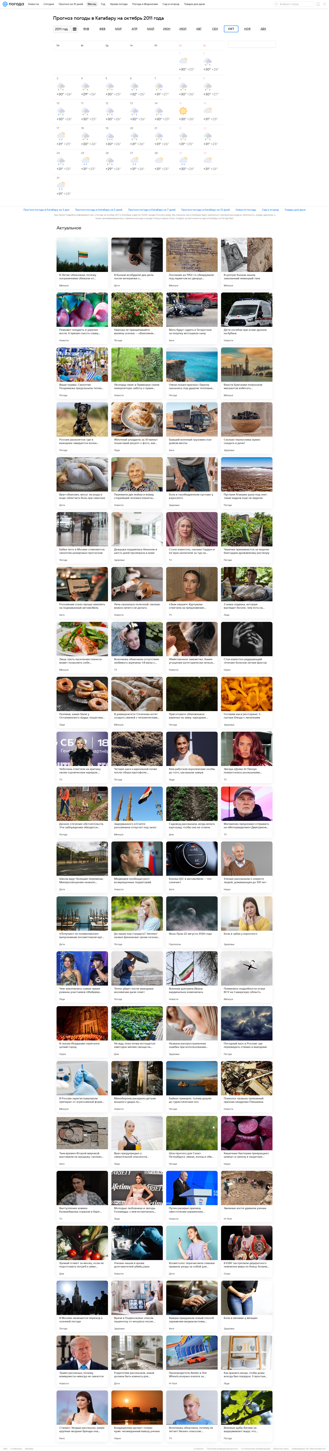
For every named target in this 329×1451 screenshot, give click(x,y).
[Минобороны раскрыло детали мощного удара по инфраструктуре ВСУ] (137, 1087)
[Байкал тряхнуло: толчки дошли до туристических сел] (192, 1087)
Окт (231, 29)
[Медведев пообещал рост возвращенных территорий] (137, 867)
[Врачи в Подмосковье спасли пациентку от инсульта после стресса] (137, 1306)
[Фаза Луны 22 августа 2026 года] (192, 922)
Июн (166, 29)
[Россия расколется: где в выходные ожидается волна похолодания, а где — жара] (82, 428)
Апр (134, 29)
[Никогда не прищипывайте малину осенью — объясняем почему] (137, 318)
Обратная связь (281, 1449)
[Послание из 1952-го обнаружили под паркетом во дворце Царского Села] (192, 263)
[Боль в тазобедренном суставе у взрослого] (192, 483)
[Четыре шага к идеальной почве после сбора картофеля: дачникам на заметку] (137, 757)
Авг (199, 29)
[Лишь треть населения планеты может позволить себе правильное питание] (82, 647)
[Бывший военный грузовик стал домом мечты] (192, 428)
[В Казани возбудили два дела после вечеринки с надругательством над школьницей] (137, 263)
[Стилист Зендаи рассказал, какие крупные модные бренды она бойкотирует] (82, 1416)
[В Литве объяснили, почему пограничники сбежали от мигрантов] (82, 263)
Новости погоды (246, 209)
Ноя (247, 29)
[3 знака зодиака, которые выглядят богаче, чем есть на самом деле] (246, 592)
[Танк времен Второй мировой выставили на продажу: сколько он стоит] (82, 1141)
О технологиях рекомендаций (255, 1449)
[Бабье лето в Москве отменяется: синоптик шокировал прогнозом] (82, 538)
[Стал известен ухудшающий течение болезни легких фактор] (246, 647)
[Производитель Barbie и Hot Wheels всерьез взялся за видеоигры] (192, 1361)
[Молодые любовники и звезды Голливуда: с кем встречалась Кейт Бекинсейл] (137, 1196)
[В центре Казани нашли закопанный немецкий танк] (246, 263)
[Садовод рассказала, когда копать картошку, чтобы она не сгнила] (192, 812)
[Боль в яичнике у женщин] (246, 1306)
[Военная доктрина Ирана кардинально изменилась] (192, 977)
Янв (86, 29)
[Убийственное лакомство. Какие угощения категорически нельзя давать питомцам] (192, 647)
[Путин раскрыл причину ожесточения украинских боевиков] (192, 1196)
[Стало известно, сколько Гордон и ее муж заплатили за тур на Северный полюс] (192, 538)
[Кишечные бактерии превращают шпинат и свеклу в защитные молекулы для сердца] (246, 1141)
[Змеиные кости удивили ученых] (246, 1196)
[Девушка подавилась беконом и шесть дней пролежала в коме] (137, 538)
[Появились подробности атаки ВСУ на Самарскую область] (246, 977)
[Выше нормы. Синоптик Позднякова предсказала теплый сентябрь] (82, 373)
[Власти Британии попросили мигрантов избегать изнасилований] (246, 373)
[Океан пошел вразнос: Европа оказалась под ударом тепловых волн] (192, 373)
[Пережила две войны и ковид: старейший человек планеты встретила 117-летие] (137, 483)
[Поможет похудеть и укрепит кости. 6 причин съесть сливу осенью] (82, 318)
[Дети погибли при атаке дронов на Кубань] (246, 318)
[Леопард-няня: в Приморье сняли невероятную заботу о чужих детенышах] (137, 373)
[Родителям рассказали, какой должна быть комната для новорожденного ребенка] (137, 1361)
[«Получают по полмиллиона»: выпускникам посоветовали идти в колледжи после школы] (82, 922)
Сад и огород (270, 209)
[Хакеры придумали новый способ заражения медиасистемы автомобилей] (192, 1306)
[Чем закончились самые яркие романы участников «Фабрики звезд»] (82, 977)
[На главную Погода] (16, 4)
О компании (16, 1449)
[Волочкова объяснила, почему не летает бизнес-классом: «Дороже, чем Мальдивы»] (192, 1416)
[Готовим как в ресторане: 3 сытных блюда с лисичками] (246, 702)
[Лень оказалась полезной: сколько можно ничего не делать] (137, 592)
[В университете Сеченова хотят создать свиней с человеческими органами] (137, 702)
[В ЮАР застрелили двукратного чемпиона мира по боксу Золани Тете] (246, 1251)
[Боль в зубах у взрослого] (246, 922)
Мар (118, 29)
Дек (263, 29)
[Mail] (5, 4)
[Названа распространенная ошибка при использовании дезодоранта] (192, 1032)
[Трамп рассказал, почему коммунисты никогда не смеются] (82, 1361)
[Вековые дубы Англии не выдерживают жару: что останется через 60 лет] (246, 1416)
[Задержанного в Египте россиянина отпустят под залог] (137, 812)
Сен (215, 29)
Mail (5, 1449)
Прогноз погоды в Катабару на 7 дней (151, 209)
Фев (102, 29)
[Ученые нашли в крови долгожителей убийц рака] (137, 1251)
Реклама (29, 1449)
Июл (182, 29)
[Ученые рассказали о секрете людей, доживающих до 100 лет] (246, 867)
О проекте (199, 1449)
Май (150, 29)
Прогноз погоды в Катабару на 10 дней (205, 209)
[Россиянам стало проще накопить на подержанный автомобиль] (82, 592)
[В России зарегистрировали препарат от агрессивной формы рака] (82, 1087)
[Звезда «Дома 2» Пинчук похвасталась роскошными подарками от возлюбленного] (246, 757)
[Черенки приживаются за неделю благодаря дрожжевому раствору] (246, 538)
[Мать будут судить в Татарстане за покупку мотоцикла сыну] (192, 318)
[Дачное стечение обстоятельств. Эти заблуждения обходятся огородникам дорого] (82, 812)
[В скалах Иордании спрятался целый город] (82, 1032)
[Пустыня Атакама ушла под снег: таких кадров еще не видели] (246, 483)
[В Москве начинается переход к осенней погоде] (82, 1306)
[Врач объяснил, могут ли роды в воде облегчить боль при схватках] (82, 483)
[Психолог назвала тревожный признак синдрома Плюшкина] (246, 1087)
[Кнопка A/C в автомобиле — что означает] (192, 867)
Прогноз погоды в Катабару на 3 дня (46, 209)
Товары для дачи (295, 209)
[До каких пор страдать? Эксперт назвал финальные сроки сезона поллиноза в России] (137, 922)
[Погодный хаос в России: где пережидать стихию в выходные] (246, 1032)
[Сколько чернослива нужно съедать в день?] (246, 428)
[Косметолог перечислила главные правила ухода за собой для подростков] (192, 1251)
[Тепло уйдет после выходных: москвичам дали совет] (137, 977)
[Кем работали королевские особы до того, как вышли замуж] (192, 757)
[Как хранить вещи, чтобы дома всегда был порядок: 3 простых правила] (246, 1361)
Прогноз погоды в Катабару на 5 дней (98, 209)
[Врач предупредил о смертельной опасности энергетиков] (137, 1141)
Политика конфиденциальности (222, 1449)
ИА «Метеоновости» (316, 1449)
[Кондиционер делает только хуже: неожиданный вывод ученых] (137, 1416)
